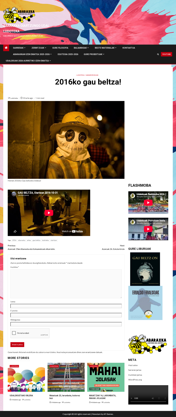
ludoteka (45, 240)
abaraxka (21, 240)
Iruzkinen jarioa (135, 375)
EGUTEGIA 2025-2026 (68, 54)
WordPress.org (135, 379)
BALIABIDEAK (80, 48)
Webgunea (15, 319)
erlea (29, 240)
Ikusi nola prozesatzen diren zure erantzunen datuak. (80, 352)
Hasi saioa (132, 365)
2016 (14, 240)
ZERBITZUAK (38, 48)
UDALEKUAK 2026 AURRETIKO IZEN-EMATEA (27, 61)
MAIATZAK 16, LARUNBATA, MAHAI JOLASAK (102, 396)
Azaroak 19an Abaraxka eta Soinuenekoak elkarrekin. (31, 247)
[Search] (158, 54)
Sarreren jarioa (134, 370)
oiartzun (54, 240)
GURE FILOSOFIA (60, 48)
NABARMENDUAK (92, 75)
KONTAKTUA (129, 48)
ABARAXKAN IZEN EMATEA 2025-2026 (31, 54)
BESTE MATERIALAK (104, 48)
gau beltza (36, 240)
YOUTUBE (166, 54)
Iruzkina (14, 267)
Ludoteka (81, 75)
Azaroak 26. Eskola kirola (113, 247)
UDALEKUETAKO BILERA (21, 395)
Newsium (96, 414)
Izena (12, 301)
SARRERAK (18, 48)
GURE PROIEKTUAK (93, 54)
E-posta (13, 310)
